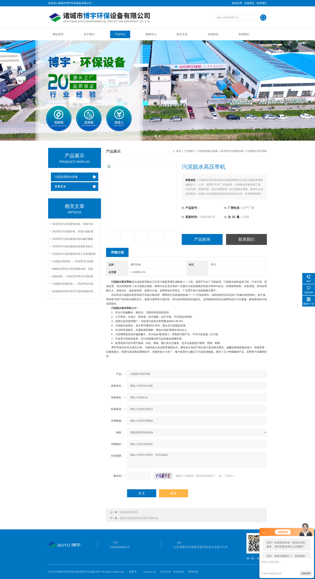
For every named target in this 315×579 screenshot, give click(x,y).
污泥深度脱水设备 (66, 176)
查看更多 (60, 186)
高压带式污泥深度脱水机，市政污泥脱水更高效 (75, 224)
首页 (178, 151)
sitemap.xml (150, 571)
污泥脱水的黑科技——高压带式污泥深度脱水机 (75, 283)
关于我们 (89, 34)
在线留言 (249, 3)
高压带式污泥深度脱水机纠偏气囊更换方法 (75, 239)
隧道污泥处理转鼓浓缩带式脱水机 (139, 518)
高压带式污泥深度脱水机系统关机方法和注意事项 (75, 246)
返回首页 (237, 3)
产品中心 (120, 34)
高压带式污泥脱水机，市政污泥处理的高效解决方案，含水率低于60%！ (75, 231)
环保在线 (178, 571)
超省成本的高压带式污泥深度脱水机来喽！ (75, 291)
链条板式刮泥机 (129, 512)
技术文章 (182, 34)
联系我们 (262, 3)
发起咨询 (306, 573)
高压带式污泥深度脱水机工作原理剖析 (74, 254)
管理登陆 (193, 571)
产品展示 (189, 151)
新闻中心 (151, 34)
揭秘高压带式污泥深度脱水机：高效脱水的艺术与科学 (75, 269)
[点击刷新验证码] (163, 476)
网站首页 (58, 34)
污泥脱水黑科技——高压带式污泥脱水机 (75, 261)
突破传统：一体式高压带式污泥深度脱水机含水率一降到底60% (75, 276)
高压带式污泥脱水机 (232, 151)
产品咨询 (202, 239)
